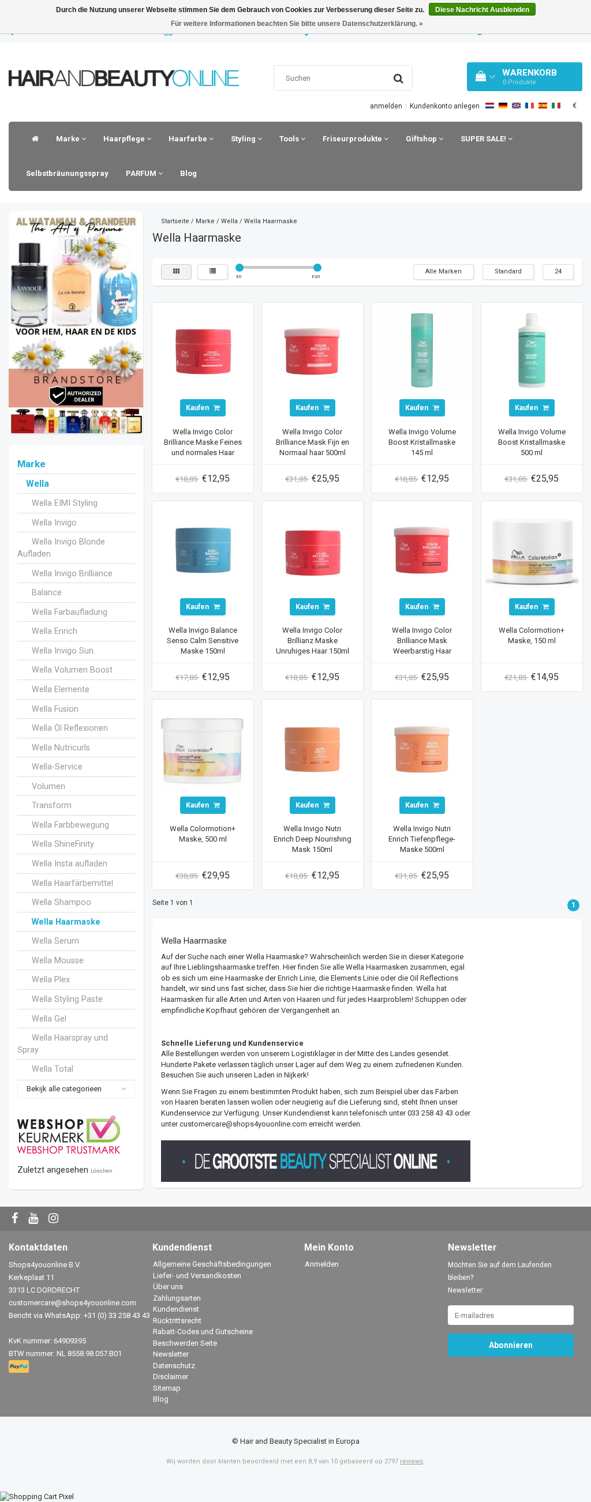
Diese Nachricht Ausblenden (482, 10)
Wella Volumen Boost (72, 669)
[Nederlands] (489, 105)
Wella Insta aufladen (69, 863)
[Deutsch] (503, 105)
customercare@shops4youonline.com (72, 1302)
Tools (290, 138)
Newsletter (171, 1354)
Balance (47, 592)
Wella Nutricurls (61, 747)
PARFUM (142, 173)
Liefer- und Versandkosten (197, 1275)
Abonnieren (511, 1345)
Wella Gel (49, 1018)
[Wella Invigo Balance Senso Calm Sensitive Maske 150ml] (202, 551)
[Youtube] (34, 1219)
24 (558, 271)
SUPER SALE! (484, 138)
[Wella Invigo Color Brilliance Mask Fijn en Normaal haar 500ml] (312, 352)
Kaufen (198, 408)
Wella (37, 484)
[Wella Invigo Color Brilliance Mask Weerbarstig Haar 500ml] (422, 551)
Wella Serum (55, 940)
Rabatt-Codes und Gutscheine (203, 1331)
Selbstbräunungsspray (67, 173)
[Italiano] (556, 105)
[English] (516, 105)
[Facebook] (16, 1219)
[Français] (529, 105)
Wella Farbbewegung (70, 824)
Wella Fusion (55, 709)
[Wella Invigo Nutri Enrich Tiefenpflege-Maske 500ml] (422, 749)
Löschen (102, 1170)
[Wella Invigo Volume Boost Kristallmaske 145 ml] (422, 352)
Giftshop (422, 138)
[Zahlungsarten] (20, 1366)
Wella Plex (51, 979)
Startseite (175, 221)
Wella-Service (57, 766)
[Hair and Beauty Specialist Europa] (124, 63)
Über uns (168, 1286)
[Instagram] (54, 1219)
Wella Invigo (54, 522)
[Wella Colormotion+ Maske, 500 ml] (202, 749)
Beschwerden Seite (185, 1343)
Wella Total (52, 1068)
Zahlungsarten (177, 1298)
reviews (411, 1461)
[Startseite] (32, 139)
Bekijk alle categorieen (64, 1088)
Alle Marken (443, 271)
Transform (52, 805)
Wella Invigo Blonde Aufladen (61, 547)
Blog (188, 173)
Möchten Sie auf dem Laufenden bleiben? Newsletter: (500, 1277)
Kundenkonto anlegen (445, 106)
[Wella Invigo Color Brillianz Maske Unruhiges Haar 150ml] (312, 551)
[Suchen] (398, 78)
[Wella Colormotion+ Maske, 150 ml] (531, 551)
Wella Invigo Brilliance (72, 573)
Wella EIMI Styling (65, 503)
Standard (508, 271)
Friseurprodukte (353, 138)
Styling (244, 138)
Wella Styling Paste (67, 999)
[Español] (542, 105)
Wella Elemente (60, 689)
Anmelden (322, 1264)
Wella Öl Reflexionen (70, 728)
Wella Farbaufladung (69, 612)
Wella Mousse (58, 960)
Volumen (48, 786)
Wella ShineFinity (63, 843)
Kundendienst (176, 1309)
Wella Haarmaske (66, 921)
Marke (68, 138)
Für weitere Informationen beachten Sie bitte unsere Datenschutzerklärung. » (297, 24)
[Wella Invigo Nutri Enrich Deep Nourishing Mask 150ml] (312, 749)
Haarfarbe (189, 138)
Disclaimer (170, 1376)
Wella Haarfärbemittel (72, 883)
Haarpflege (125, 138)
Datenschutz (174, 1365)
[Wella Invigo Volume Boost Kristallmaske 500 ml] (531, 352)
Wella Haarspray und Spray (62, 1043)
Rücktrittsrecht (177, 1320)
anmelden (386, 106)
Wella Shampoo (61, 902)
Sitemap (167, 1388)
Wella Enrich (54, 631)
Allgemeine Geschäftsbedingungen (212, 1264)
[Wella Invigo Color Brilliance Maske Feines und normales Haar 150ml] (202, 352)
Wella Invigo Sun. (63, 650)
